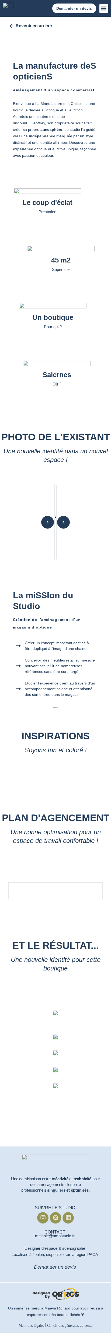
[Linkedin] (68, 1218)
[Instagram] (42, 1218)
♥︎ (82, 1314)
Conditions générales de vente (69, 1326)
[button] (103, 8)
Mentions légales (31, 1326)
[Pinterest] (55, 1218)
